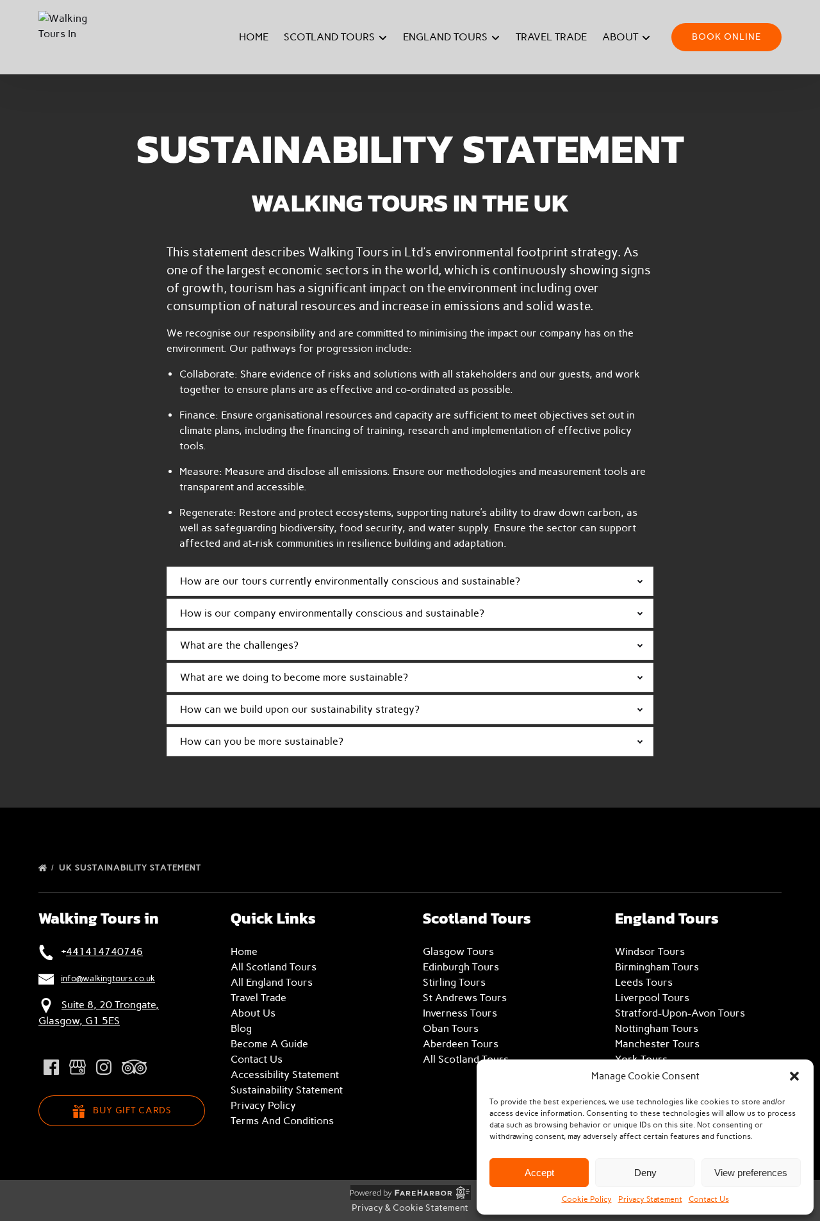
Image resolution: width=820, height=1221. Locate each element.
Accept (539, 1172)
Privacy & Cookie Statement (410, 1207)
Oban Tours (451, 1028)
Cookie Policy (587, 1199)
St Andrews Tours (465, 998)
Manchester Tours (657, 1044)
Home (253, 37)
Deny (645, 1172)
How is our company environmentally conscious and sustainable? (332, 613)
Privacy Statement (650, 1199)
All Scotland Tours (273, 967)
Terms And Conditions (282, 1121)
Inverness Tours (460, 1013)
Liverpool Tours (652, 998)
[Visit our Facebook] (51, 1067)
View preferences (750, 1172)
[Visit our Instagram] (103, 1067)
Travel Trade (551, 37)
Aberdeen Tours (460, 1044)
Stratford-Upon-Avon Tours (680, 1013)
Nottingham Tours (656, 1028)
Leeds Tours (644, 982)
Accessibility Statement (285, 1074)
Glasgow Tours (458, 951)
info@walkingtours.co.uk (108, 978)
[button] (794, 1076)
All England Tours (272, 982)
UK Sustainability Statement (131, 867)
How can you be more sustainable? (261, 741)
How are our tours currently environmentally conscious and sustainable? (350, 581)
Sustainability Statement (287, 1090)
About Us (253, 1013)
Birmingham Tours (657, 967)
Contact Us (709, 1199)
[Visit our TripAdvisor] (134, 1067)
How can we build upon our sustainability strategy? (300, 709)
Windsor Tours (650, 951)
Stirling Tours (454, 982)
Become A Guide (269, 1044)
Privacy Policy (263, 1105)
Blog (241, 1028)
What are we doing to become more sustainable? (294, 677)
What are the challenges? (239, 645)
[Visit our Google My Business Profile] (77, 1067)
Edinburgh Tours (461, 967)
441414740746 (104, 951)
